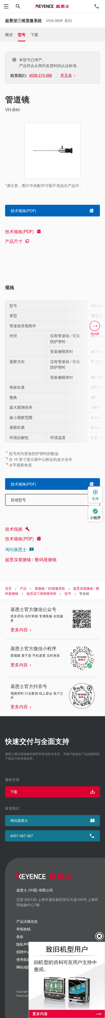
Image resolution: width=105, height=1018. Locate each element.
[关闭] (99, 936)
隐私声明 (23, 944)
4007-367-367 (21, 835)
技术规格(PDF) (19, 231)
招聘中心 (23, 951)
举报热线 (23, 928)
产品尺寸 (13, 241)
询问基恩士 (16, 549)
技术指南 (13, 529)
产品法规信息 (27, 921)
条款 (19, 936)
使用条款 (23, 959)
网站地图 (23, 966)
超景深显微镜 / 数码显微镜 (31, 559)
